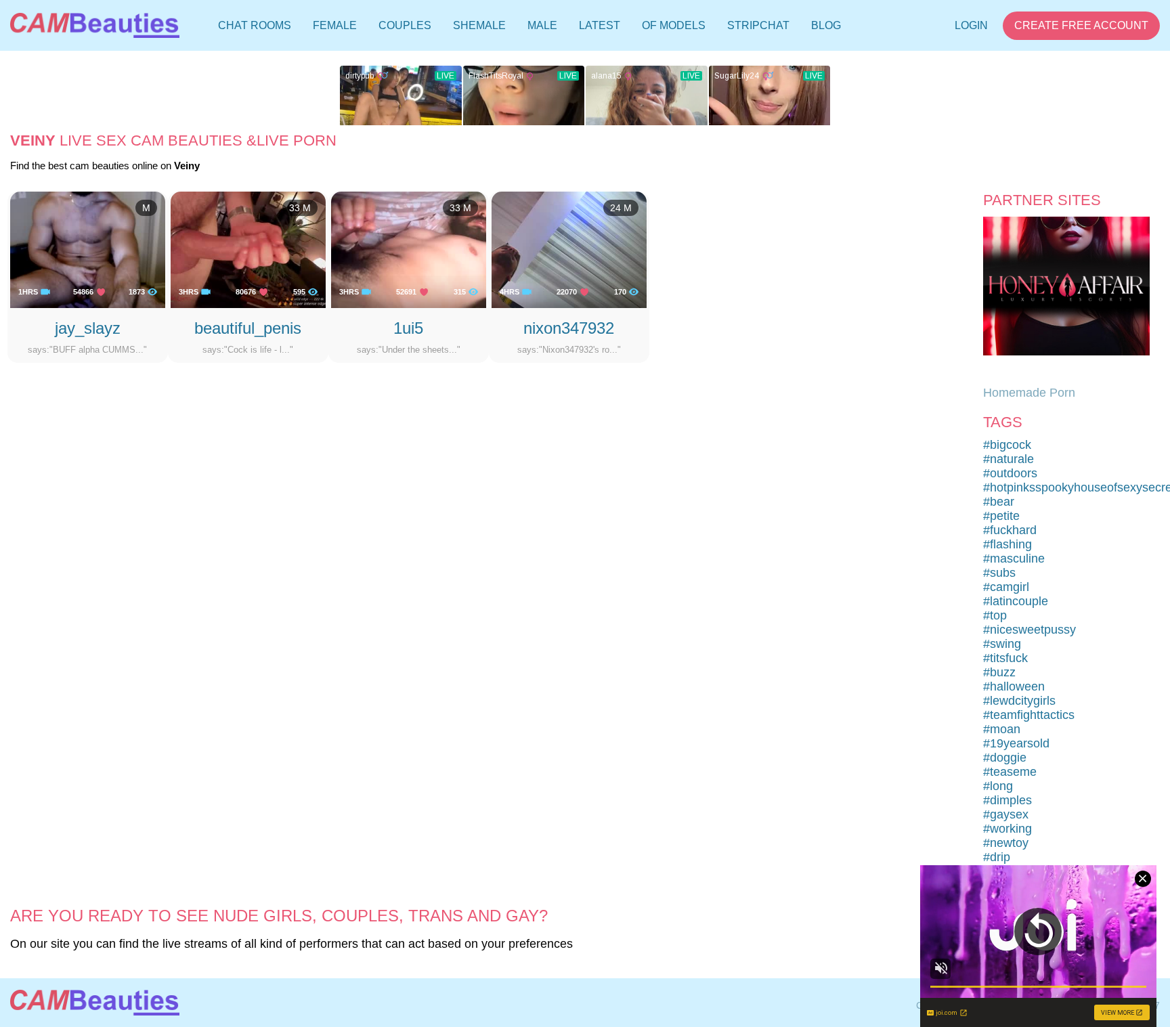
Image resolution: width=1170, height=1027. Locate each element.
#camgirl (1006, 587)
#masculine (1014, 558)
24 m (621, 207)
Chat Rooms (254, 28)
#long (998, 786)
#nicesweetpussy (1029, 629)
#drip (996, 857)
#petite (1001, 516)
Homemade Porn (1029, 392)
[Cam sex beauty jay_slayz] (87, 249)
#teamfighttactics (1029, 715)
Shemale (479, 25)
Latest (599, 25)
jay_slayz (88, 328)
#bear (998, 501)
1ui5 (408, 328)
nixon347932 (568, 328)
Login (971, 25)
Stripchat (758, 25)
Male (542, 25)
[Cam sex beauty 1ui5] (408, 249)
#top (995, 615)
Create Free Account (1081, 25)
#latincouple (1015, 601)
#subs (999, 573)
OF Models (674, 25)
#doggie (1004, 757)
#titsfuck (1005, 658)
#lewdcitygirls (1019, 700)
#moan (1001, 729)
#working (1007, 828)
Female (335, 25)
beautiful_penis (247, 328)
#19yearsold (1016, 743)
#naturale (1008, 459)
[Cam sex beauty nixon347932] (569, 249)
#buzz (999, 672)
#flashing (1007, 544)
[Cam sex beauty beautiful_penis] (248, 249)
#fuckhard (1010, 530)
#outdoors (1010, 473)
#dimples (1007, 800)
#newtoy (1005, 843)
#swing (1002, 644)
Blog (826, 25)
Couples (404, 25)
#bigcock (1007, 445)
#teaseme (1010, 772)
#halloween (1014, 686)
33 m (300, 207)
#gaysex (1005, 814)
